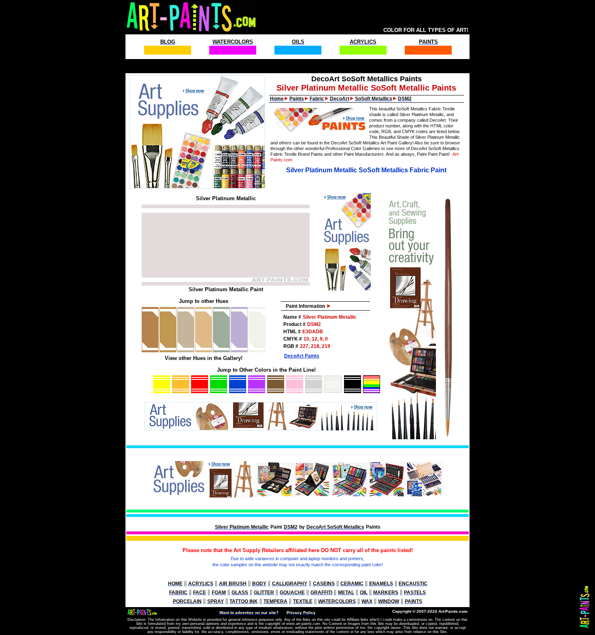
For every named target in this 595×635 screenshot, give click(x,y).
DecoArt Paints (301, 356)
